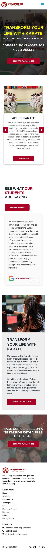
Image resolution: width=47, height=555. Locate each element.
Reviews (5, 512)
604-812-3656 (11, 531)
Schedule (6, 496)
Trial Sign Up (7, 503)
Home (4, 493)
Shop (4, 506)
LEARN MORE (23, 159)
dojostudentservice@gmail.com (18, 528)
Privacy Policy (8, 518)
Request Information (21, 402)
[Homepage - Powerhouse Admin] (20, 5)
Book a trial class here (23, 61)
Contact (5, 515)
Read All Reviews (17, 208)
